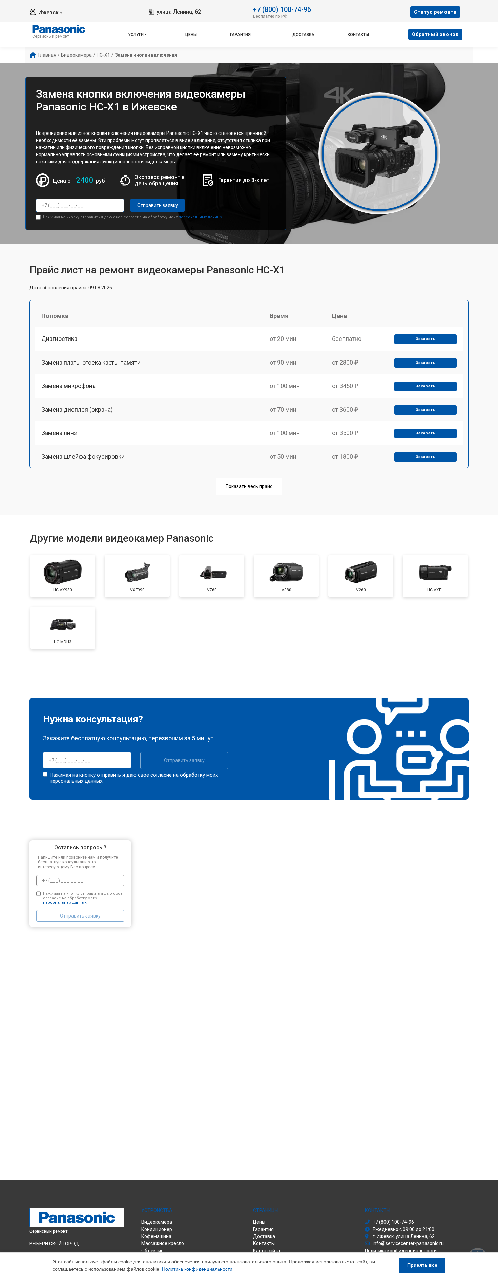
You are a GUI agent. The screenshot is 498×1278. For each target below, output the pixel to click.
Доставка (303, 34)
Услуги (136, 34)
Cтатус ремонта (435, 12)
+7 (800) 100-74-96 (282, 9)
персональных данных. (201, 217)
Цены (191, 34)
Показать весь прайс (249, 486)
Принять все (422, 1265)
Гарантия (240, 34)
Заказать (426, 339)
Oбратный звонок (435, 34)
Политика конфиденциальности (197, 1269)
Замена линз (59, 432)
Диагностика (59, 338)
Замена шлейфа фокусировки (83, 456)
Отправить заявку (157, 205)
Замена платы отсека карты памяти (91, 362)
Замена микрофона (68, 385)
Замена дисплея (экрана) (77, 409)
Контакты (358, 34)
